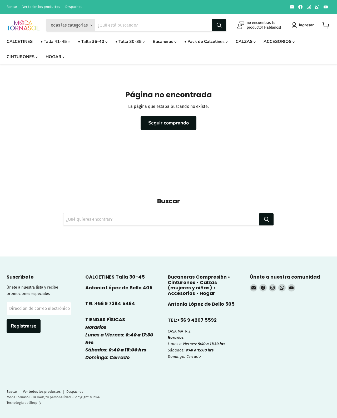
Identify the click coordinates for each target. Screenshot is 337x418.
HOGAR (54, 57)
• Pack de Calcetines (205, 41)
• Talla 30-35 (129, 41)
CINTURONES (21, 57)
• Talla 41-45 (54, 41)
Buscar (12, 7)
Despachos (73, 7)
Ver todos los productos (41, 7)
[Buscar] (219, 25)
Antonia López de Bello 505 (201, 304)
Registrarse (23, 326)
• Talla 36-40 (91, 41)
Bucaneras (163, 41)
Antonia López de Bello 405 (118, 287)
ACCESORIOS (278, 41)
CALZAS (245, 41)
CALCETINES (20, 41)
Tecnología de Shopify (24, 403)
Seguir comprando (168, 123)
